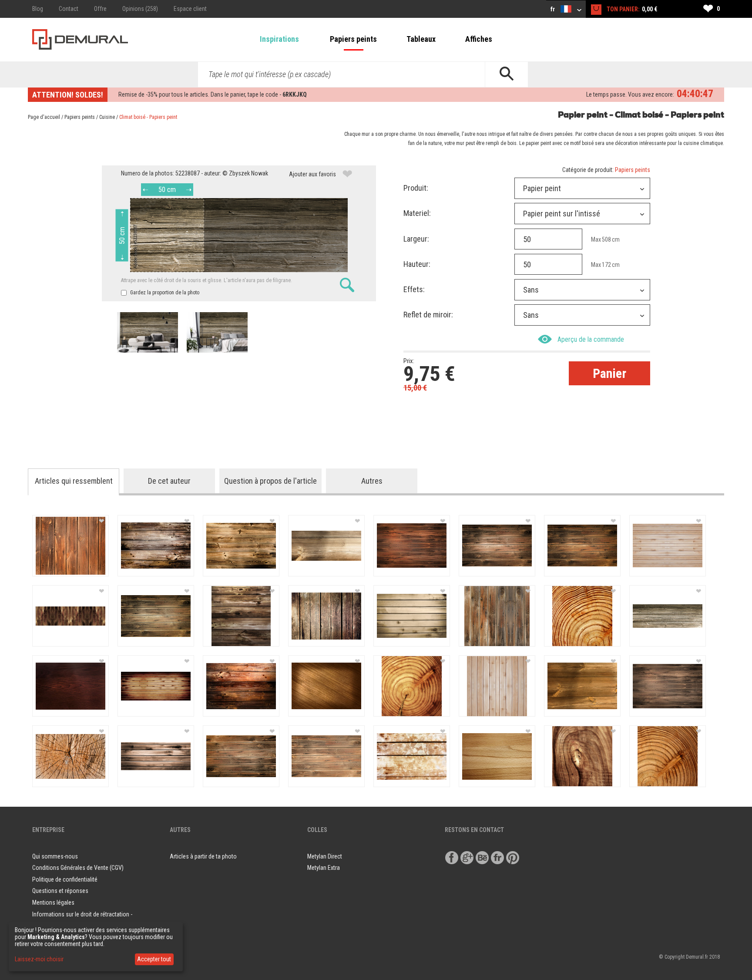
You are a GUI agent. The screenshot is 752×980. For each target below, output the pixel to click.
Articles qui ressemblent (74, 480)
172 (606, 264)
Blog (37, 8)
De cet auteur (169, 480)
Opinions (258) (140, 8)
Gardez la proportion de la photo (164, 293)
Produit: (415, 187)
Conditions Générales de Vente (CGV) (78, 867)
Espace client (190, 8)
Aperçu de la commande (590, 339)
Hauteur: (416, 264)
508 (606, 239)
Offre (100, 8)
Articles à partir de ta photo (203, 856)
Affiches (478, 39)
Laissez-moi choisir (39, 959)
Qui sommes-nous (55, 856)
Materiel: (417, 213)
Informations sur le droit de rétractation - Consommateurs (82, 920)
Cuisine (107, 117)
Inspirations (279, 39)
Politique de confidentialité (64, 879)
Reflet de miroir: (428, 314)
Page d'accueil (44, 117)
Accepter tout (154, 959)
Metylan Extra (323, 867)
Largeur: (416, 238)
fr (553, 9)
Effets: (414, 289)
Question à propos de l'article (270, 480)
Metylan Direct (324, 856)
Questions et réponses (60, 890)
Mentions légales (53, 902)
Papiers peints (353, 39)
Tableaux (421, 39)
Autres (372, 480)
